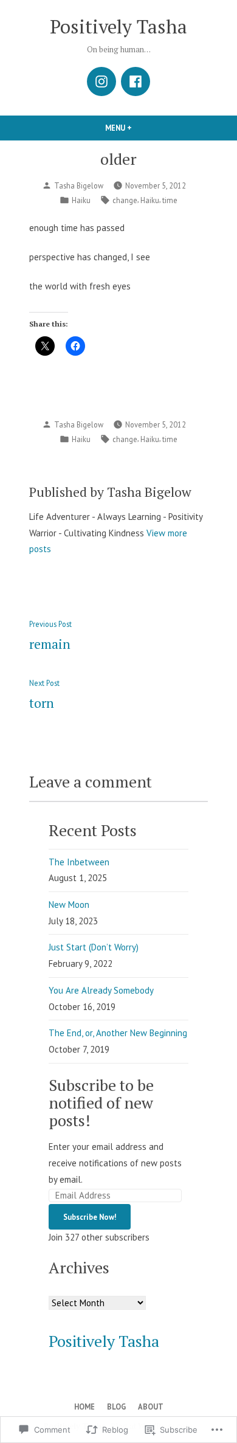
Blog (116, 1406)
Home (84, 1406)
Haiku (81, 200)
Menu (139, 128)
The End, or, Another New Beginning (118, 1033)
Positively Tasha (118, 26)
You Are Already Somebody (101, 990)
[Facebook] (135, 81)
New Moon (69, 904)
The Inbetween (79, 862)
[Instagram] (101, 81)
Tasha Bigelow (78, 185)
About (150, 1406)
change (124, 200)
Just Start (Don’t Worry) (94, 947)
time (169, 200)
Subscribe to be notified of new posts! (101, 1102)
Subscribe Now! (89, 1217)
